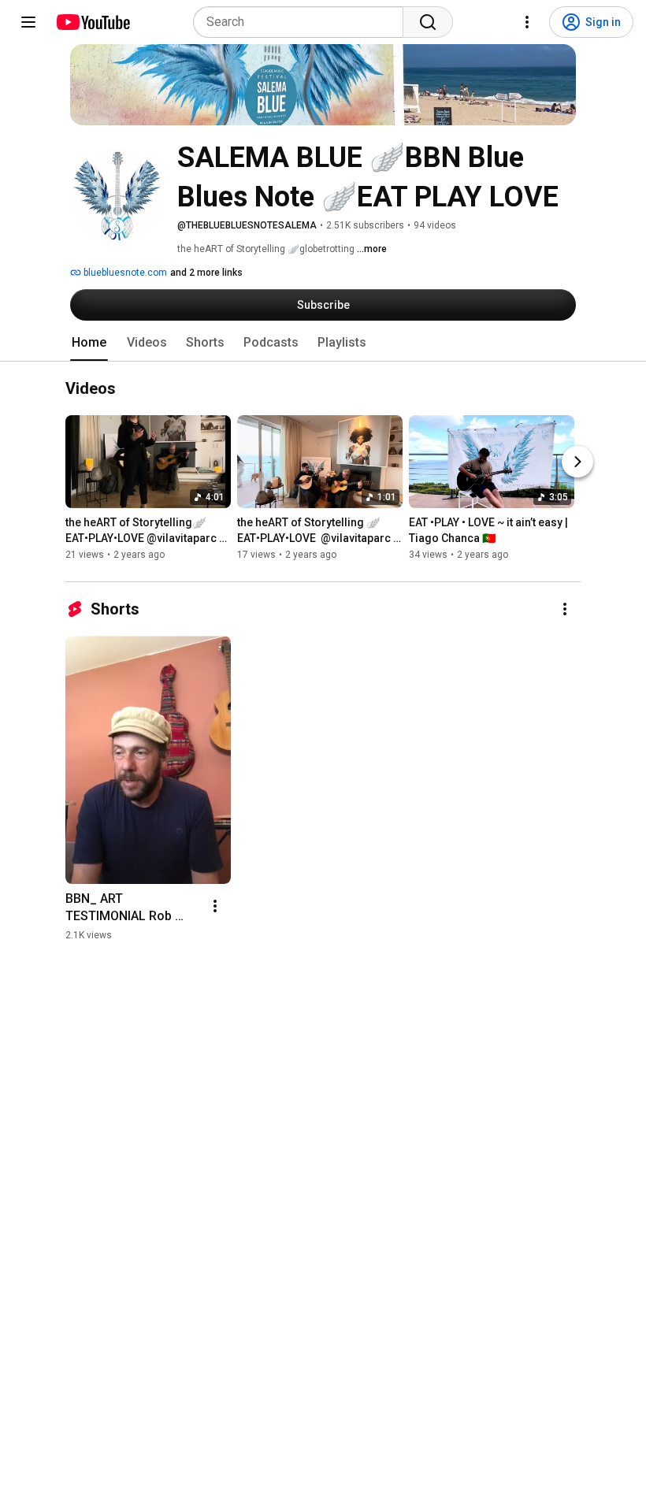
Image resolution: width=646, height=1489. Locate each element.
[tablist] (323, 343)
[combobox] (302, 22)
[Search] (428, 22)
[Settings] (527, 22)
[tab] (89, 343)
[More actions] (565, 609)
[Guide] (28, 22)
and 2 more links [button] (206, 272)
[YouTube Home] (92, 22)
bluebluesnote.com (124, 272)
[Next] (577, 462)
